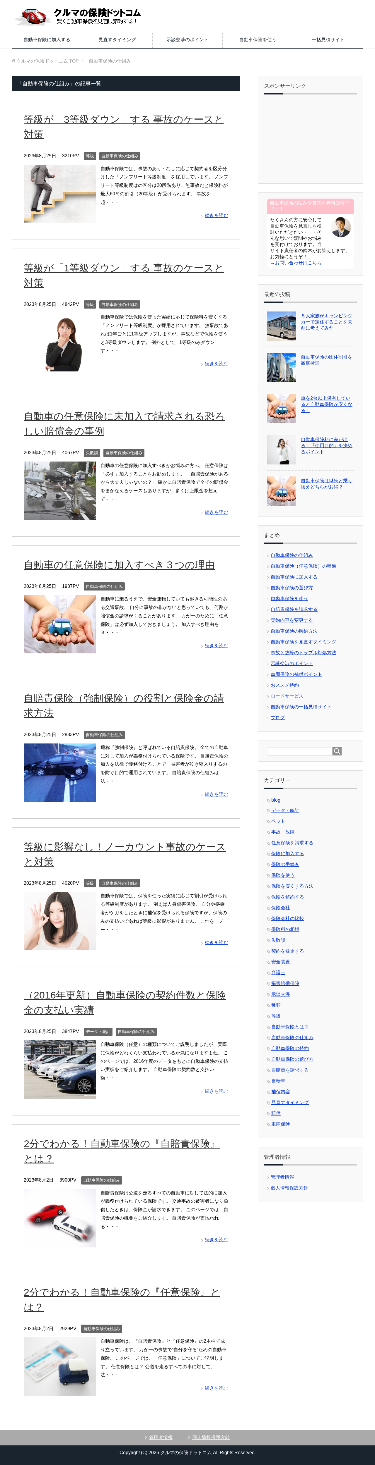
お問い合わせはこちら (298, 262)
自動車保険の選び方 (292, 587)
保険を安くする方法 (292, 886)
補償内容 (280, 1091)
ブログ (278, 717)
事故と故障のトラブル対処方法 (303, 652)
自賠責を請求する (290, 1070)
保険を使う (283, 875)
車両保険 (280, 1124)
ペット (278, 821)
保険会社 (280, 907)
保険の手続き (285, 864)
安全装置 (280, 961)
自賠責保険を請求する (294, 609)
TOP (47, 60)
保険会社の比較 (287, 918)
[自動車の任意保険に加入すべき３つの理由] (60, 649)
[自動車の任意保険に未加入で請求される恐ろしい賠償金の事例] (60, 515)
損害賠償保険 (285, 983)
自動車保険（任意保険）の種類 (303, 566)
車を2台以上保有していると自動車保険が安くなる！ (326, 404)
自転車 (278, 1080)
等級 (90, 156)
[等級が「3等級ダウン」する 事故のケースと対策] (60, 218)
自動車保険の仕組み (119, 156)
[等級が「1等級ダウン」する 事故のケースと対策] (60, 366)
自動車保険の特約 (290, 1048)
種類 (276, 1005)
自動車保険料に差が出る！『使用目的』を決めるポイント (326, 445)
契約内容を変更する (292, 620)
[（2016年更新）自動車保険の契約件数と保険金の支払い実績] (60, 1094)
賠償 (276, 1113)
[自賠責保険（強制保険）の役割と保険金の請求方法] (60, 797)
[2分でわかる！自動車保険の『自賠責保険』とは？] (60, 1242)
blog (275, 800)
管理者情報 (282, 1177)
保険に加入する (287, 853)
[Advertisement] (311, 139)
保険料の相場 (285, 929)
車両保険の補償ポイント (296, 674)
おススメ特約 (285, 685)
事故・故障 (283, 831)
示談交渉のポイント (187, 39)
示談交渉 (280, 994)
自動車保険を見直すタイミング (303, 641)
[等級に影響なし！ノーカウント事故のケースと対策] (60, 946)
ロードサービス (287, 695)
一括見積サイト (328, 39)
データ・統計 (98, 1031)
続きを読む (216, 215)
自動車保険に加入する (46, 39)
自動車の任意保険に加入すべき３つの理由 (119, 564)
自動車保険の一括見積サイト (301, 706)
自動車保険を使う (258, 39)
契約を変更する (287, 950)
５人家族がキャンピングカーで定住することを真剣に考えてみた (326, 321)
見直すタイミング (117, 39)
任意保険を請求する (292, 842)
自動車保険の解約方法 (294, 631)
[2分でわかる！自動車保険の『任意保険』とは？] (60, 1391)
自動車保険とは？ (290, 1026)
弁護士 (278, 972)
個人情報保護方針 (289, 1187)
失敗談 (92, 452)
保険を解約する (287, 896)
